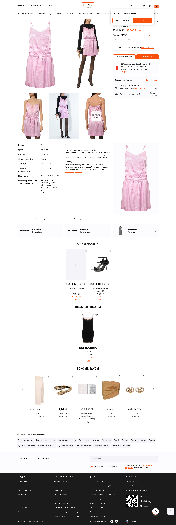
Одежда (41, 14)
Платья (54, 219)
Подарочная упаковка (99, 499)
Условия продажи (61, 499)
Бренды (31, 14)
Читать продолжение (73, 172)
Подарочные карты (85, 14)
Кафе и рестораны (97, 503)
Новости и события (25, 486)
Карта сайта (23, 512)
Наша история (23, 499)
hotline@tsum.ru (132, 486)
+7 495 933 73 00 (132, 482)
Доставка (58, 490)
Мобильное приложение (64, 486)
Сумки (58, 14)
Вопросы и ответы (61, 482)
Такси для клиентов (98, 512)
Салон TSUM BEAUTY (98, 507)
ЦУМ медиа (22, 507)
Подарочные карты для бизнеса (102, 494)
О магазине (22, 482)
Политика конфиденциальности (66, 507)
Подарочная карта (97, 490)
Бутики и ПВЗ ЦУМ (25, 490)
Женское (29, 219)
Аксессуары (68, 14)
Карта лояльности (97, 516)
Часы (99, 14)
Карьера (21, 503)
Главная (20, 219)
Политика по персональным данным (68, 512)
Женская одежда (42, 219)
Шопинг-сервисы (96, 482)
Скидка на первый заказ (63, 503)
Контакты (22, 494)
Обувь (50, 14)
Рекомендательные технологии (66, 516)
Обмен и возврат (61, 494)
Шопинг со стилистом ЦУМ (100, 486)
